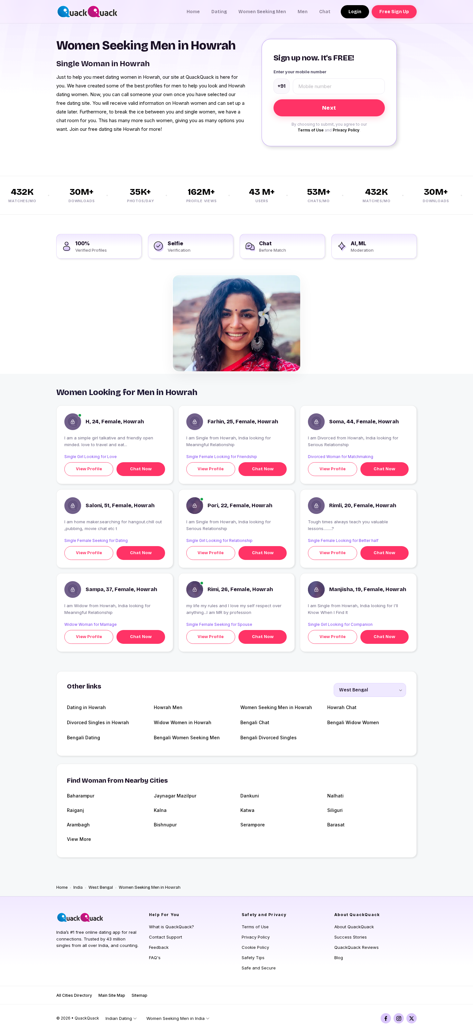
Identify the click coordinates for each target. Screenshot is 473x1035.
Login (354, 11)
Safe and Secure (259, 967)
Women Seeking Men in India (175, 1018)
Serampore (252, 824)
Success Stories (350, 937)
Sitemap (139, 995)
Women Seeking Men (262, 11)
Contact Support (165, 937)
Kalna (160, 810)
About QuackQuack (354, 926)
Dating (219, 11)
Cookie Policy (255, 947)
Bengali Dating (83, 737)
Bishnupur (165, 824)
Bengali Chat (254, 722)
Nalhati (335, 795)
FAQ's (155, 957)
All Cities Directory (74, 995)
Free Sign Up (394, 11)
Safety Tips (253, 957)
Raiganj (75, 810)
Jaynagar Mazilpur (175, 795)
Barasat (336, 824)
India (78, 887)
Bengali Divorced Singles (268, 737)
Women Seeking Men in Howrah (276, 707)
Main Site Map (111, 995)
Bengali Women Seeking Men (187, 737)
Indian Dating (119, 1018)
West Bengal (100, 887)
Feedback (159, 947)
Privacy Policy (346, 130)
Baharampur (80, 795)
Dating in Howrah (86, 707)
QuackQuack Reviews (356, 947)
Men (303, 11)
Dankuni (249, 795)
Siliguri (335, 810)
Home (193, 11)
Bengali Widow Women (353, 722)
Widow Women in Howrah (182, 722)
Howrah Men (168, 707)
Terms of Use (311, 130)
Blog (338, 957)
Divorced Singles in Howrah (98, 722)
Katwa (247, 810)
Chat (324, 11)
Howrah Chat (342, 707)
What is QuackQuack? (171, 926)
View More (79, 839)
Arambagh (78, 824)
